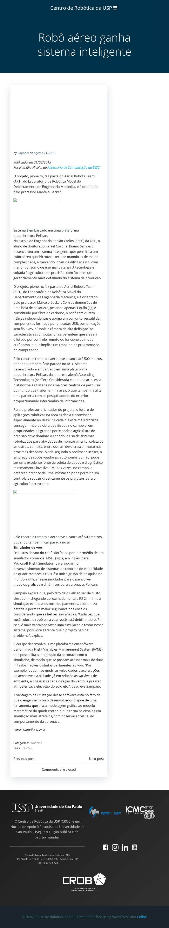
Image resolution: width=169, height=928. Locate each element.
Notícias (36, 743)
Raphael (23, 153)
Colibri (142, 917)
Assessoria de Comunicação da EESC (74, 167)
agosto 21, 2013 (44, 153)
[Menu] (115, 7)
